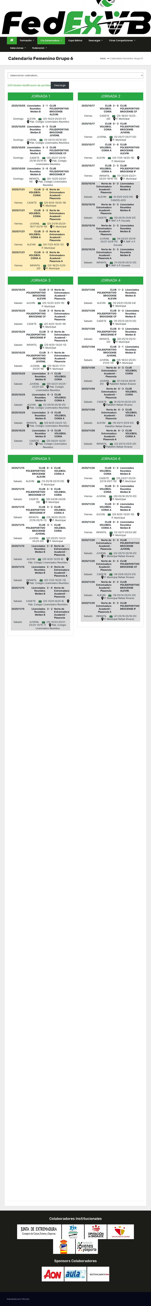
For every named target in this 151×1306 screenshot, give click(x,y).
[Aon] (53, 1274)
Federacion (38, 48)
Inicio (103, 58)
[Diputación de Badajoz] (96, 1231)
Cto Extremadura (50, 40)
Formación (26, 40)
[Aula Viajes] (75, 1274)
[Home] (12, 40)
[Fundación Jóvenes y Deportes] (87, 1246)
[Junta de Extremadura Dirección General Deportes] (73, 1231)
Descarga (59, 85)
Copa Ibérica (75, 40)
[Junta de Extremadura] (39, 1231)
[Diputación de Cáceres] (120, 1231)
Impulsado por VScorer (18, 1299)
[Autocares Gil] (98, 1274)
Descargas (95, 40)
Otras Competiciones (121, 40)
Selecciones (17, 48)
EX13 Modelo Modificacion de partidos (29, 85)
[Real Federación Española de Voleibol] (64, 1246)
